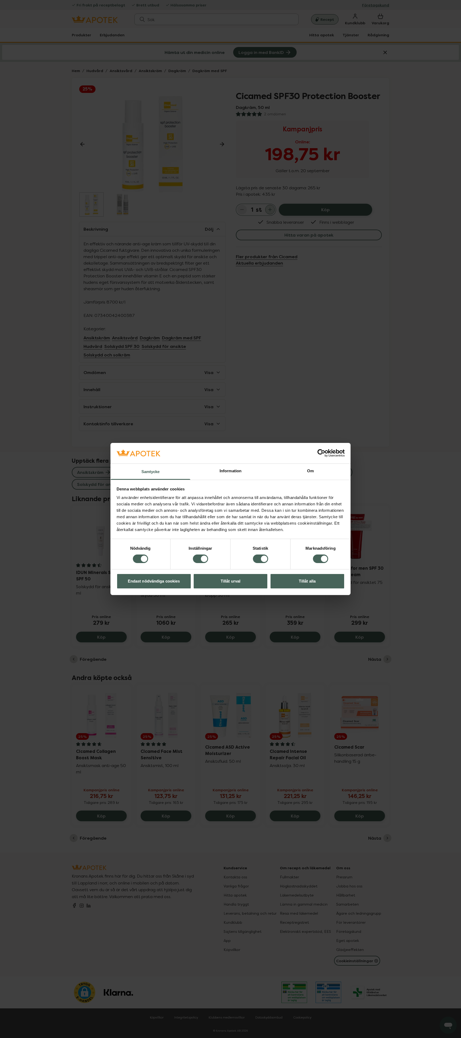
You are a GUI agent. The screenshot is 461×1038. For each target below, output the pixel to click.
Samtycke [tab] (150, 471)
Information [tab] (230, 471)
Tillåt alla (307, 581)
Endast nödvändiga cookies (154, 581)
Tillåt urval (230, 581)
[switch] (200, 559)
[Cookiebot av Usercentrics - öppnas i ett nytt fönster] (321, 453)
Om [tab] (310, 471)
